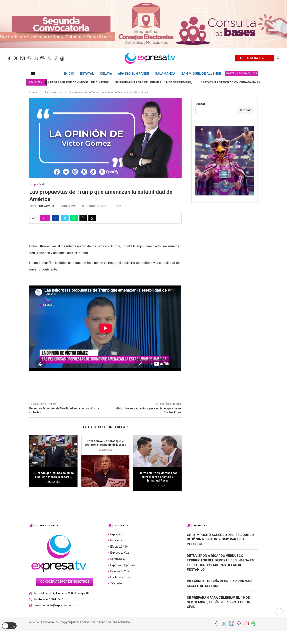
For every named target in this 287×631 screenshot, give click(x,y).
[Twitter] (15, 58)
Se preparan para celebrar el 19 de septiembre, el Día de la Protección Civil (218, 602)
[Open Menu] (33, 73)
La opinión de (53, 92)
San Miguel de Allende (201, 73)
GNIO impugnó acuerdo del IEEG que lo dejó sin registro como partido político (220, 539)
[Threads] (62, 58)
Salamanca (165, 73)
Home (33, 92)
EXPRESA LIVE (255, 58)
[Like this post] (46, 218)
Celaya (106, 73)
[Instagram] (22, 58)
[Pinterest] (29, 58)
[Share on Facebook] (55, 218)
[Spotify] (42, 58)
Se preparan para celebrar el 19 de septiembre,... (108, 82)
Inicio (69, 73)
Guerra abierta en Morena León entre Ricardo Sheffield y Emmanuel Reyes (157, 476)
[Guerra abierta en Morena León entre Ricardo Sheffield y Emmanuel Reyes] (157, 451)
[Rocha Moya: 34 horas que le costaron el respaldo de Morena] (105, 471)
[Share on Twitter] (65, 218)
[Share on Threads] (92, 218)
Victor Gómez (44, 206)
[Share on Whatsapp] (74, 218)
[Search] (278, 58)
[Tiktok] (55, 58)
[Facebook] (9, 58)
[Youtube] (35, 58)
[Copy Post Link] (83, 218)
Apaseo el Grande (133, 73)
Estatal (87, 73)
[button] (9, 625)
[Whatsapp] (49, 58)
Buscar (200, 104)
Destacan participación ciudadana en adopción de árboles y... (204, 82)
